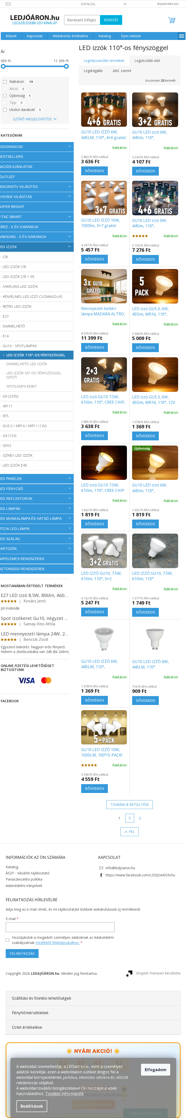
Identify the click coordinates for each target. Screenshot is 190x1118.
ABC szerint (122, 70)
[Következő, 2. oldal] (129, 818)
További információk (64, 1093)
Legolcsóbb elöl (147, 60)
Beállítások (32, 1106)
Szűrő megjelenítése (32, 119)
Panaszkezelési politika (24, 879)
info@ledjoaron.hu (120, 868)
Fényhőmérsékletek (30, 1012)
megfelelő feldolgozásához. (57, 942)
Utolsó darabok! (25, 109)
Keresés (111, 20)
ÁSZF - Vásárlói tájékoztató (27, 873)
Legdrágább (93, 70)
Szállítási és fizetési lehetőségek (41, 998)
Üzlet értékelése (27, 1027)
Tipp (15, 102)
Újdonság (20, 95)
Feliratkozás (22, 953)
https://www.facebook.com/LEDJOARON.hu (140, 875)
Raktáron (21, 81)
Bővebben (94, 170)
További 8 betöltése (129, 804)
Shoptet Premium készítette (158, 973)
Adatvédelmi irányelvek (24, 885)
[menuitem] (11, 36)
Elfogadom (155, 1069)
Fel (132, 831)
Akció (16, 88)
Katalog (88, 4)
